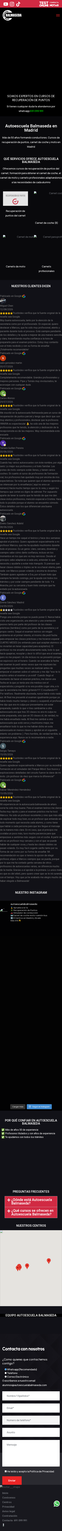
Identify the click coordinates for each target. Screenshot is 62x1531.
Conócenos (8, 1497)
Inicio (5, 1493)
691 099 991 (36, 111)
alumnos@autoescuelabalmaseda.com (24, 1385)
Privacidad (8, 1506)
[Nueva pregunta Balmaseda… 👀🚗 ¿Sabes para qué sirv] (31, 974)
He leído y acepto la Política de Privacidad (30, 1471)
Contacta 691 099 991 (14, 1520)
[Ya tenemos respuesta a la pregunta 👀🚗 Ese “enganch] (31, 940)
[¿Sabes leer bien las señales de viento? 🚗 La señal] (31, 1010)
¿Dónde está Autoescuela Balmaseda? (31, 1201)
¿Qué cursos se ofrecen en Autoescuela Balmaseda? (32, 1212)
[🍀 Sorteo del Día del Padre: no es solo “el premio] (31, 1065)
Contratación (9, 1515)
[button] (31, 1201)
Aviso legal (8, 1511)
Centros (7, 1502)
